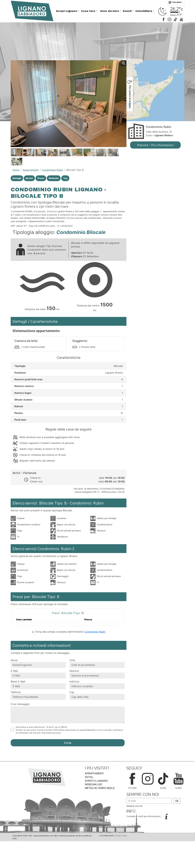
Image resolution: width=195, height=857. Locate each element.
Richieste (54, 178)
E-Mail (14, 670)
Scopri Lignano (67, 11)
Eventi (127, 11)
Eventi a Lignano (96, 780)
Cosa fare (88, 11)
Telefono (16, 692)
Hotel (89, 777)
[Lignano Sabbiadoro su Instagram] (169, 19)
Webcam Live (93, 784)
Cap (71, 692)
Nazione (74, 670)
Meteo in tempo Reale (100, 788)
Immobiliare (144, 11)
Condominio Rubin (52, 169)
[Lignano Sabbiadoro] (47, 777)
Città (72, 660)
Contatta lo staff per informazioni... (144, 816)
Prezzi (40, 178)
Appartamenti (31, 169)
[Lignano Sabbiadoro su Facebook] (163, 19)
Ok (177, 800)
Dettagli (17, 178)
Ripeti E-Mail (18, 681)
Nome (14, 660)
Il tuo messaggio (20, 704)
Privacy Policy (121, 835)
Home (15, 169)
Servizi (29, 178)
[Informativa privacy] (51, 733)
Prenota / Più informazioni (155, 145)
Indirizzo (74, 681)
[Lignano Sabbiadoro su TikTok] (175, 19)
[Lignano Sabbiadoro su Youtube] (181, 19)
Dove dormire (110, 11)
